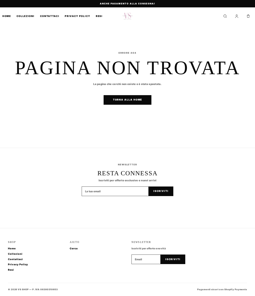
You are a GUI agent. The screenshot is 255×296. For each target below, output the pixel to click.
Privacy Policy (77, 16)
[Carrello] (248, 16)
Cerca (74, 248)
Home (6, 16)
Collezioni (25, 16)
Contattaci (49, 16)
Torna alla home (127, 99)
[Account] (236, 16)
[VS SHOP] (127, 16)
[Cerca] (225, 16)
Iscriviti (161, 190)
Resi (99, 16)
